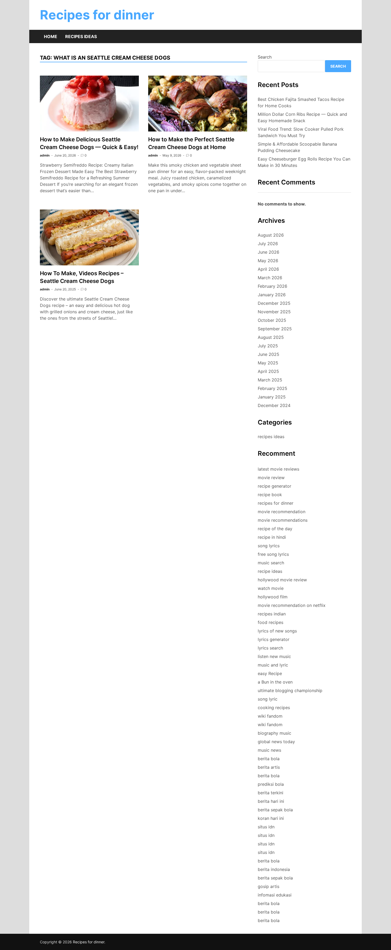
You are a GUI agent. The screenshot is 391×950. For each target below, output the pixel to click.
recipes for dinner (275, 503)
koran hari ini (271, 818)
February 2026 (272, 286)
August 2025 (271, 337)
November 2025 (274, 311)
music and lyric (273, 665)
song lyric (267, 699)
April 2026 (268, 269)
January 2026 (272, 294)
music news (269, 750)
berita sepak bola (275, 809)
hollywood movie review (282, 579)
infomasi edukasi (275, 895)
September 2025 (275, 328)
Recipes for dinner (97, 15)
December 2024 (274, 405)
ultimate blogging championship (290, 690)
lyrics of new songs (277, 631)
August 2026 (271, 235)
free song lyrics (273, 554)
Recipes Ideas (81, 36)
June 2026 (268, 252)
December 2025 (274, 303)
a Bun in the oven (275, 682)
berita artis (269, 767)
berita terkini (270, 792)
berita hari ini (271, 801)
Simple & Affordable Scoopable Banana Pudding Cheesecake (297, 147)
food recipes (270, 622)
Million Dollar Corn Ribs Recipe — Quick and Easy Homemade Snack (302, 117)
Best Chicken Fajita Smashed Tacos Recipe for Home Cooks (301, 102)
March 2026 (270, 277)
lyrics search (270, 648)
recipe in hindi (272, 537)
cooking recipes (274, 707)
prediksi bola (271, 784)
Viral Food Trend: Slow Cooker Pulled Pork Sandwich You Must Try (301, 132)
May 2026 (268, 260)
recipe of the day (275, 528)
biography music (274, 733)
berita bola (269, 758)
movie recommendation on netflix (292, 605)
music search (271, 562)
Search (265, 57)
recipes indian (272, 613)
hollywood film (273, 596)
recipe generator (274, 486)
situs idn (266, 826)
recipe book (270, 494)
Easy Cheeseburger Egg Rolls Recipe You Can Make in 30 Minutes (304, 162)
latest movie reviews (278, 469)
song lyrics (269, 545)
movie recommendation (281, 511)
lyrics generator (273, 639)
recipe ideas (270, 571)
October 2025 (272, 320)
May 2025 (268, 362)
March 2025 (270, 380)
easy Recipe (270, 673)
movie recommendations (282, 520)
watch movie (271, 588)
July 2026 (268, 243)
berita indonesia (274, 869)
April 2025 (268, 371)
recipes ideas (271, 436)
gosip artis (268, 886)
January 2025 (272, 397)
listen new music (274, 656)
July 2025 (268, 345)
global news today (276, 741)
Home (50, 36)
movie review (271, 477)
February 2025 (272, 388)
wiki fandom (270, 716)
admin (44, 155)
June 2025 (268, 354)
